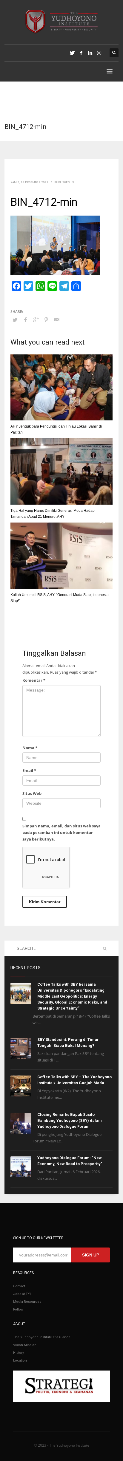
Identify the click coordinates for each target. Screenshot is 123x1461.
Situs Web (31, 793)
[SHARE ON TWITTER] (14, 319)
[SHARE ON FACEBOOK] (25, 319)
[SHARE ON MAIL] (56, 319)
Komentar (33, 680)
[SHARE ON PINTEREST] (46, 319)
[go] (105, 948)
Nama (29, 747)
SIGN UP (90, 1255)
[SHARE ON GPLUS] (35, 319)
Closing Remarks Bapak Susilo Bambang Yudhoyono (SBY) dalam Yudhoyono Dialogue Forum (69, 1120)
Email (29, 770)
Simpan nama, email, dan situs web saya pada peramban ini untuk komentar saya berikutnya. (61, 832)
